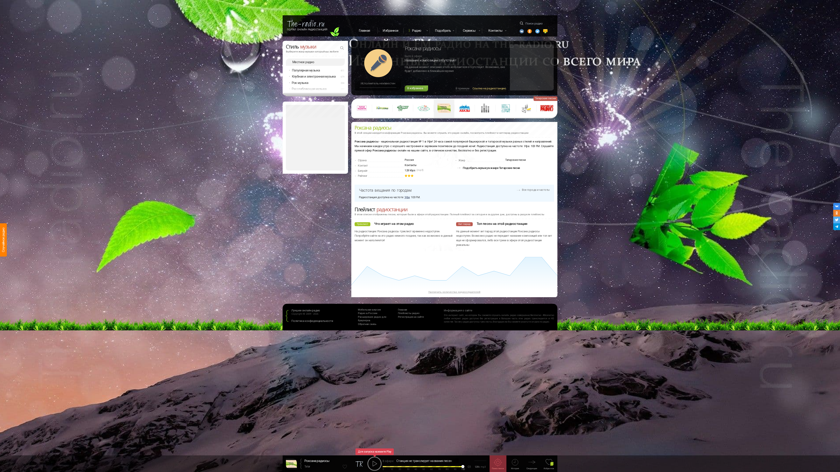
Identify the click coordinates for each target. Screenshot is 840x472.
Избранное (391, 31)
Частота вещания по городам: (385, 190)
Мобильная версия (369, 309)
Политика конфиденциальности (312, 321)
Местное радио (303, 62)
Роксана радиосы (316, 461)
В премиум (462, 88)
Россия (409, 159)
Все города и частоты (536, 189)
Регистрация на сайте (411, 317)
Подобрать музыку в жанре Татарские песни (491, 168)
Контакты (410, 165)
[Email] (545, 31)
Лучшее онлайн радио (305, 310)
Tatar (307, 466)
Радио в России (367, 313)
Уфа (407, 197)
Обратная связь (367, 324)
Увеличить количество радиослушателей (454, 292)
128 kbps (410, 170)
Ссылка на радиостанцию (489, 88)
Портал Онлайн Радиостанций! (307, 29)
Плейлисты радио (409, 313)
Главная (364, 31)
